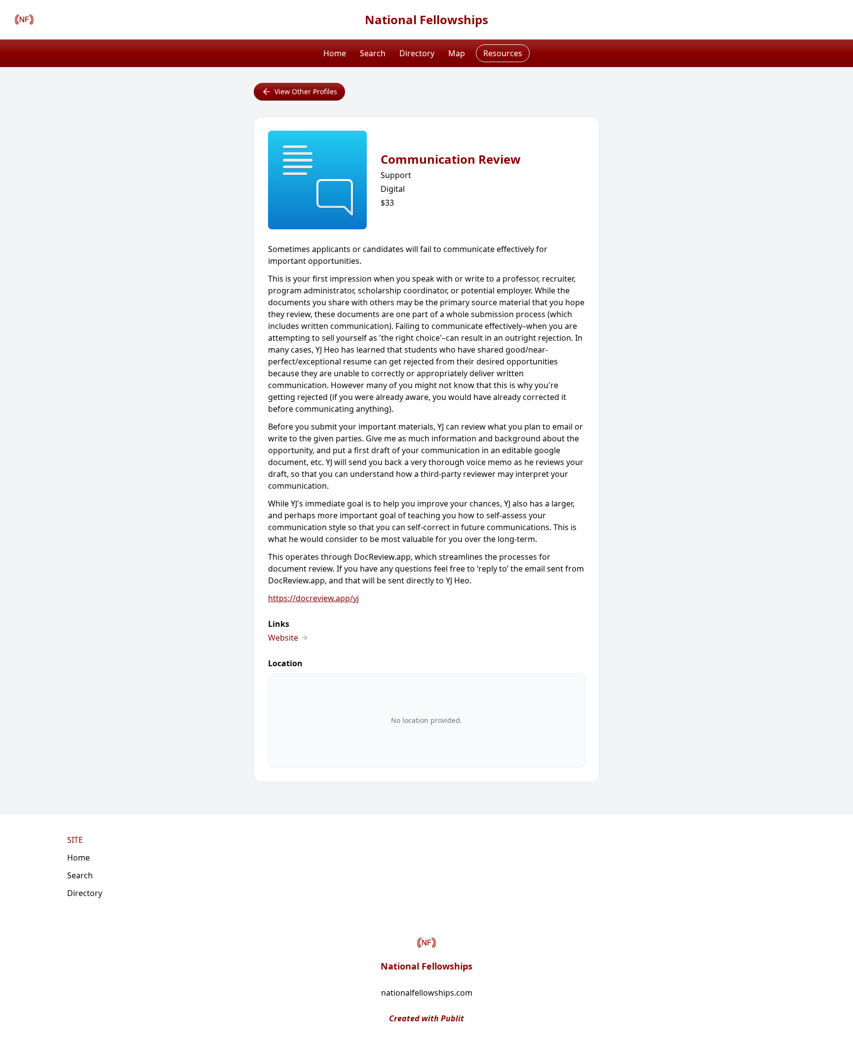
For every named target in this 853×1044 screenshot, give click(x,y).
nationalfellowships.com (426, 992)
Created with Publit (426, 1018)
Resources (502, 53)
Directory (416, 53)
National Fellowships (426, 19)
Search (373, 53)
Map (456, 53)
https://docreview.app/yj (313, 598)
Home (334, 53)
